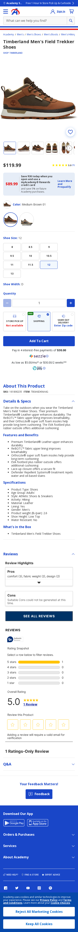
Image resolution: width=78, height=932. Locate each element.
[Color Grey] (26, 219)
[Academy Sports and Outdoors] (15, 11)
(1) (73, 165)
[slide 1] (10, 148)
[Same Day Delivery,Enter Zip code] (63, 321)
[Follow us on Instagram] (39, 888)
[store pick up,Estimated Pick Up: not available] (14, 321)
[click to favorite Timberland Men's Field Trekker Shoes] (70, 132)
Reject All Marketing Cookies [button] (39, 911)
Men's (20, 34)
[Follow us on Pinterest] (50, 888)
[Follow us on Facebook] (5, 888)
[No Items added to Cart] (71, 11)
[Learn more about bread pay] (39, 368)
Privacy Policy (49, 900)
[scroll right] (69, 148)
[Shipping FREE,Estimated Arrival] (39, 321)
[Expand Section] (39, 582)
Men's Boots (51, 34)
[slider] (39, 98)
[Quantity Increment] (71, 303)
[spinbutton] (39, 303)
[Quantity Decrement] (7, 303)
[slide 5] (66, 148)
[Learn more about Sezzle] (39, 356)
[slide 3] (38, 148)
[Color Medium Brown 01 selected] (10, 219)
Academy (8, 34)
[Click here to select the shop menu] (5, 11)
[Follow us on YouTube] (28, 888)
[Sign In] (53, 11)
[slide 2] (24, 148)
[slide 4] (52, 148)
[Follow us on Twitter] (16, 888)
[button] (65, 184)
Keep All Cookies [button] (39, 924)
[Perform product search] (71, 21)
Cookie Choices (60, 903)
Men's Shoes (34, 34)
